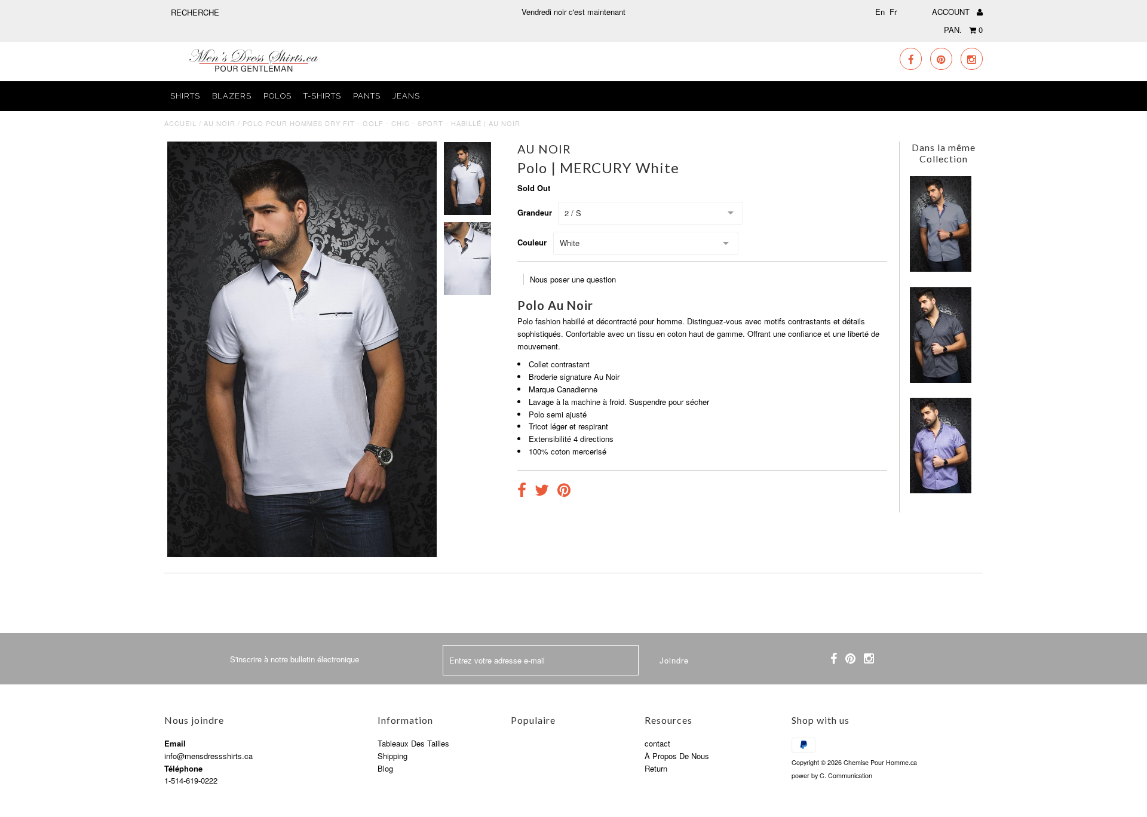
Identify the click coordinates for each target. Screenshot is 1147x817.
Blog (385, 768)
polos (277, 95)
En (880, 11)
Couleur (532, 242)
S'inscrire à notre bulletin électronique (294, 659)
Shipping (392, 755)
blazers (232, 95)
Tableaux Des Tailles (413, 743)
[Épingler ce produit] (564, 491)
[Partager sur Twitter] (542, 491)
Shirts (185, 95)
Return (656, 768)
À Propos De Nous (677, 755)
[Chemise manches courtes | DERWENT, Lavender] (940, 490)
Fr (893, 11)
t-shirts (322, 95)
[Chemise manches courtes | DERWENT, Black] (940, 379)
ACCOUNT (952, 11)
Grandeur (534, 212)
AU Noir (219, 123)
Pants (367, 95)
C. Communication (846, 775)
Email (175, 743)
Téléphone (183, 768)
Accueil (180, 123)
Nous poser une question (573, 279)
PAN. (963, 29)
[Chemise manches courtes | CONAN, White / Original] (940, 268)
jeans (406, 95)
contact (657, 743)
